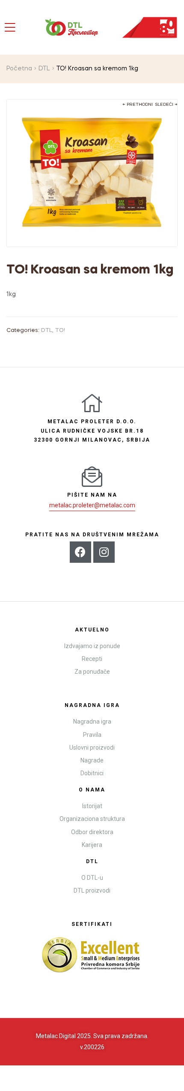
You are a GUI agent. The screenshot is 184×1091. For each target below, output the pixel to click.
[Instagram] (104, 552)
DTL (44, 69)
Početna (19, 69)
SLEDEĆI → (166, 104)
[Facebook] (80, 552)
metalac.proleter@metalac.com (92, 505)
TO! (60, 330)
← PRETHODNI (137, 104)
